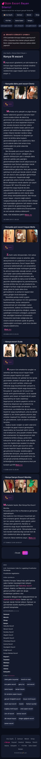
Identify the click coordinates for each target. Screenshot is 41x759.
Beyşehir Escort (8, 638)
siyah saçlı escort (10, 704)
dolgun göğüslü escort (26, 718)
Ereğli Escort (7, 650)
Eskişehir (6, 672)
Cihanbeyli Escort (9, 641)
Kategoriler (11, 611)
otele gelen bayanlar (11, 679)
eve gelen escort (31, 26)
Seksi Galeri (19, 20)
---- (10, 104)
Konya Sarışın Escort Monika (18, 477)
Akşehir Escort (8, 635)
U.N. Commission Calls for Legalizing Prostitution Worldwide (19, 569)
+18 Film (8, 20)
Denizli (5, 666)
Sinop (5, 620)
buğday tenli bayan (11, 709)
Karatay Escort (8, 632)
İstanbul (6, 659)
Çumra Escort (8, 644)
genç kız (21, 684)
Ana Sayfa (7, 53)
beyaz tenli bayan (29, 699)
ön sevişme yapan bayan (13, 694)
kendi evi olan (26, 679)
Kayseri (6, 656)
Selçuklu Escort (8, 626)
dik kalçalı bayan (10, 718)
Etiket (9, 675)
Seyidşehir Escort (9, 647)
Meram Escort (8, 629)
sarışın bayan (19, 689)
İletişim (30, 20)
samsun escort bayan (11, 599)
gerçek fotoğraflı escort (12, 699)
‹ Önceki (17, 553)
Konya (5, 623)
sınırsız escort (21, 713)
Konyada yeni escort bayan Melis (20, 227)
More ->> (28, 215)
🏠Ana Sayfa (7, 15)
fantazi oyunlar (31, 704)
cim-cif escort (19, 26)
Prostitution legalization (11, 573)
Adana (5, 669)
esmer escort (9, 723)
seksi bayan (9, 689)
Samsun (19, 15)
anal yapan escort (6, 26)
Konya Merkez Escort (10, 653)
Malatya (6, 662)
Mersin (29, 15)
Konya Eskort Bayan (19, 53)
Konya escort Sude (13, 342)
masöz (21, 704)
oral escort (30, 684)
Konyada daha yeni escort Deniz (19, 84)
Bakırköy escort (25, 586)
